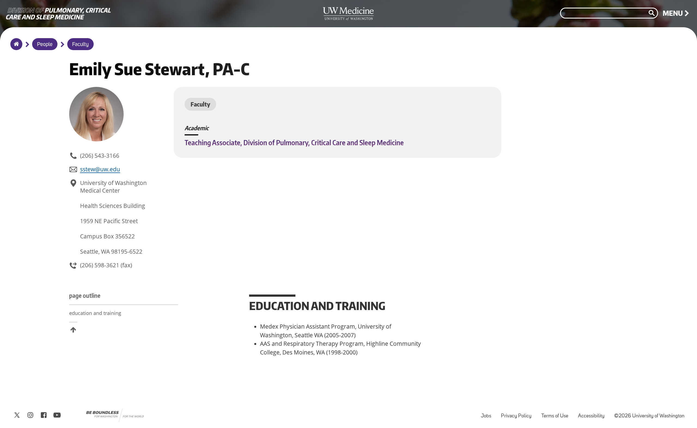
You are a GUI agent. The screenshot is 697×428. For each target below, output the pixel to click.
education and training (95, 313)
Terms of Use (557, 413)
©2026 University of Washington (649, 416)
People (45, 44)
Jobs (488, 413)
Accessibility (593, 413)
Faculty (80, 44)
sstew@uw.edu (100, 169)
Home (15, 47)
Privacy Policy (518, 413)
